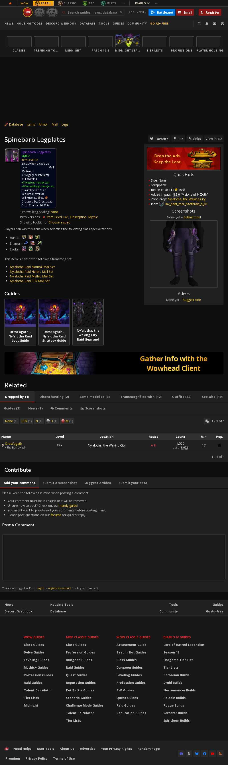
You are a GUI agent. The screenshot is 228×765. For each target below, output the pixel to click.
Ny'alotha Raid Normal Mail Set (32, 267)
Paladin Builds (174, 698)
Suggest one (192, 300)
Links (197, 138)
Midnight (31, 705)
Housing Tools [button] (30, 23)
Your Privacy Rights (116, 748)
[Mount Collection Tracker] (114, 363)
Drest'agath (13, 443)
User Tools (45, 748)
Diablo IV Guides (177, 637)
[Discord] (181, 753)
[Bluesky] (196, 753)
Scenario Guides (79, 698)
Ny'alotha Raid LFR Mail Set (30, 281)
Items (31, 124)
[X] (189, 753)
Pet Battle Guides (80, 690)
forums (56, 515)
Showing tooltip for (34, 222)
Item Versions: (30, 217)
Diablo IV (147, 3)
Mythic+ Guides (36, 667)
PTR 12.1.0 (39, 12)
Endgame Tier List (178, 660)
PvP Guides (125, 690)
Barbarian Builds (176, 675)
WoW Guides (34, 637)
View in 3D (214, 138)
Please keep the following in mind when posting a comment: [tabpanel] (54, 540)
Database (88, 23)
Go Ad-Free (159, 23)
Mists (111, 3)
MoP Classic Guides (82, 637)
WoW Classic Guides (133, 637)
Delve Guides (34, 652)
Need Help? (22, 748)
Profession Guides (38, 675)
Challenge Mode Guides (85, 705)
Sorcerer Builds (175, 713)
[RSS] (220, 753)
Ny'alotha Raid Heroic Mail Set (31, 271)
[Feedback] (214, 23)
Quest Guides (77, 675)
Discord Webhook (61, 23)
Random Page (149, 748)
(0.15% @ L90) (46, 186)
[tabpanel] (114, 438)
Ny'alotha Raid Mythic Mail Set (32, 276)
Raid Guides (33, 682)
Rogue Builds (173, 705)
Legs (64, 124)
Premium (13, 758)
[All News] (10, 3)
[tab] (17, 396)
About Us (67, 748)
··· (123, 3)
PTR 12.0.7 (52, 12)
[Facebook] (204, 753)
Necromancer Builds (179, 690)
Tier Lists (31, 698)
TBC (91, 3)
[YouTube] (212, 753)
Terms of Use (64, 758)
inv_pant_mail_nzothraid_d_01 (186, 204)
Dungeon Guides (79, 660)
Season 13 (171, 652)
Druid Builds (172, 682)
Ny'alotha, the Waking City (107, 445)
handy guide (68, 505)
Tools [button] (104, 23)
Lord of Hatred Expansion (183, 645)
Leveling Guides (36, 660)
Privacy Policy (36, 758)
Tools (173, 604)
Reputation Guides (81, 682)
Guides (118, 23)
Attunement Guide (131, 645)
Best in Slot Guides (131, 652)
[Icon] (12, 155)
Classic (70, 3)
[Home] (6, 750)
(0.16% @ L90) (41, 182)
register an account (59, 588)
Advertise (88, 748)
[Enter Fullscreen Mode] (199, 23)
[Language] (222, 23)
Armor (43, 124)
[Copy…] (207, 421)
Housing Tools (61, 604)
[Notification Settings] (207, 23)
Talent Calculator (38, 690)
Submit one (192, 217)
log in (41, 588)
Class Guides (34, 645)
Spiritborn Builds (176, 720)
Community (137, 23)
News (8, 23)
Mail (55, 124)
